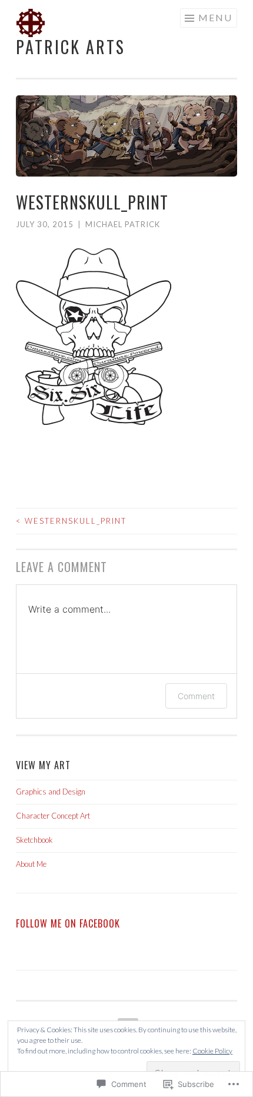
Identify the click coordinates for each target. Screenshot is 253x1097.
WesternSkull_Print (71, 521)
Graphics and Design (50, 791)
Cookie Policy (212, 1050)
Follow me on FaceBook (68, 923)
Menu (215, 17)
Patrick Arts (70, 47)
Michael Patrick (122, 224)
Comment (196, 696)
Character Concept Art (53, 815)
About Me (31, 864)
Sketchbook (34, 840)
